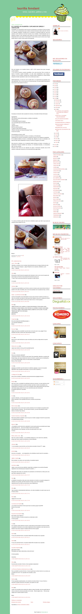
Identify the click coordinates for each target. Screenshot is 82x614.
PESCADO (55, 204)
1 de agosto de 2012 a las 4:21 (21, 558)
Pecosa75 (14, 329)
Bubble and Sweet (59, 247)
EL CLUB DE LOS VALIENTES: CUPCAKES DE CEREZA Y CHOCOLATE (28, 27)
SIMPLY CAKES (15, 458)
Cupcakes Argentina (16, 547)
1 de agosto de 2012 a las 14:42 (21, 565)
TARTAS (55, 211)
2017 (55, 89)
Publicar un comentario (17, 600)
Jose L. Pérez (14, 263)
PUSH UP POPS (56, 206)
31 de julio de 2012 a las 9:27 (20, 291)
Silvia (13, 273)
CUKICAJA (55, 172)
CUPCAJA (55, 174)
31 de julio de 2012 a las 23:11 (21, 537)
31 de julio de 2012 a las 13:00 (21, 378)
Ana (12, 353)
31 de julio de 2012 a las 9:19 (20, 283)
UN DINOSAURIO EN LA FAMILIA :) (62, 122)
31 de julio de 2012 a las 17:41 (21, 493)
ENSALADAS (56, 181)
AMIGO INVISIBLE (57, 154)
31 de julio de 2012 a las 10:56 (21, 342)
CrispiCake (14, 319)
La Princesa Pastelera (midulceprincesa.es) (21, 569)
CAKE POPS (56, 165)
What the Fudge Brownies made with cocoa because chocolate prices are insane (65, 250)
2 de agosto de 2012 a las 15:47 (21, 584)
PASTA (54, 202)
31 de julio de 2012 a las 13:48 (21, 421)
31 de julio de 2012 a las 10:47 (21, 334)
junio (56, 133)
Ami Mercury (14, 465)
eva (12, 523)
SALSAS (55, 209)
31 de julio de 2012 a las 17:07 (21, 475)
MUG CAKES (56, 199)
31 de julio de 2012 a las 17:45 (21, 500)
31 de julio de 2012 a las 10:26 (21, 315)
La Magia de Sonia (16, 374)
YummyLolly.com (44, 612)
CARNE (55, 167)
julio (56, 109)
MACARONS (56, 195)
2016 (55, 91)
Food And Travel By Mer (17, 513)
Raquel (13, 381)
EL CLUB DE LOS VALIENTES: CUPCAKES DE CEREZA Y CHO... (62, 112)
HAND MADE (56, 186)
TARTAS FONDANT (57, 213)
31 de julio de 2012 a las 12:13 (21, 371)
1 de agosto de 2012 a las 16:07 (21, 575)
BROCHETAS (56, 161)
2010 (55, 146)
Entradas (57, 381)
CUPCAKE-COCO (59, 120)
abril (56, 136)
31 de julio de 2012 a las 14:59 (21, 441)
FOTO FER (57, 272)
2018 (55, 87)
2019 (55, 85)
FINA (13, 304)
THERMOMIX (56, 215)
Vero (13, 478)
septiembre (57, 105)
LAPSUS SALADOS (57, 193)
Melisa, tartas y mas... (16, 435)
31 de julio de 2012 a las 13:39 (21, 412)
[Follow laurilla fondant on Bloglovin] (57, 64)
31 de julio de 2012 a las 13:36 (21, 402)
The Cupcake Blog (59, 266)
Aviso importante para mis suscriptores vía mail (65, 259)
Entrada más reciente (16, 602)
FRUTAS (55, 183)
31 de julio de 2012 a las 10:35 (21, 325)
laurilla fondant (28, 8)
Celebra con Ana (58, 256)
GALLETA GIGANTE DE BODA (61, 118)
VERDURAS (56, 217)
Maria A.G (14, 424)
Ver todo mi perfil (63, 30)
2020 (55, 83)
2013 (55, 96)
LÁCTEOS (55, 192)
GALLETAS (55, 185)
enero (56, 142)
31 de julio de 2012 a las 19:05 (21, 510)
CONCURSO (56, 170)
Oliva (13, 488)
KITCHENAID (56, 190)
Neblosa (13, 579)
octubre (56, 103)
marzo (56, 138)
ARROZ (55, 156)
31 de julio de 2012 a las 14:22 (21, 432)
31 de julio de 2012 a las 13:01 (21, 392)
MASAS (55, 197)
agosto (56, 107)
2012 (55, 98)
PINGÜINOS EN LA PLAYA (61, 127)
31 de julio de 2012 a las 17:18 (21, 485)
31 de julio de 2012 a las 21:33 (21, 530)
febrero (56, 140)
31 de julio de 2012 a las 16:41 (21, 455)
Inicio (32, 602)
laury (13, 337)
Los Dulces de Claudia (16, 503)
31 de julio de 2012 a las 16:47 (21, 462)
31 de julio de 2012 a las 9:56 (20, 301)
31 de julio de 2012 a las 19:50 (21, 520)
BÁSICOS (55, 158)
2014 (55, 94)
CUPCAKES (18, 256)
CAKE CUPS (56, 163)
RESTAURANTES (57, 208)
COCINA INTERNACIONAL (59, 169)
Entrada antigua (46, 602)
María (13, 496)
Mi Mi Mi (13, 451)
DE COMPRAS (56, 177)
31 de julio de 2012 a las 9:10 (20, 270)
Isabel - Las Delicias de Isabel (18, 294)
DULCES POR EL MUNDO (59, 179)
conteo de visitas (56, 290)
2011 (55, 144)
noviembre (57, 101)
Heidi (13, 587)
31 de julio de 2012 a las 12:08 (21, 349)
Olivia (13, 562)
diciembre (57, 100)
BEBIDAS (55, 160)
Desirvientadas (58, 237)
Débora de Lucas (15, 346)
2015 (55, 92)
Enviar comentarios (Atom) (23, 604)
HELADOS (55, 188)
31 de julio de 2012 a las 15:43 (21, 448)
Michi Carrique (15, 405)
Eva (12, 395)
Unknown (14, 286)
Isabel (13, 533)
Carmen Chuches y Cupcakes (18, 415)
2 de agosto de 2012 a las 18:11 (21, 597)
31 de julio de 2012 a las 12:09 (21, 362)
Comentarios (58, 384)
